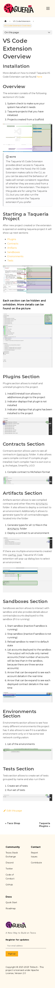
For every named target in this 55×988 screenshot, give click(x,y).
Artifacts (12, 248)
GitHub (9, 884)
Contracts (12, 243)
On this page (12, 32)
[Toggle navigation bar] (48, 8)
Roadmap (11, 908)
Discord (9, 862)
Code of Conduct (10, 876)
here (39, 76)
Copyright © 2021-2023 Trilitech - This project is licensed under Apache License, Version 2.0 (25, 970)
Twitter (9, 868)
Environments (15, 256)
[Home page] (5, 21)
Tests (10, 260)
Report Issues (34, 854)
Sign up (12, 954)
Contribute (36, 862)
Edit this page (14, 810)
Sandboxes (13, 252)
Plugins (11, 239)
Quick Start (11, 902)
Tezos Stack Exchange (12, 854)
